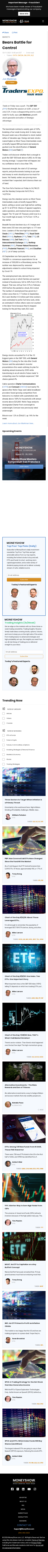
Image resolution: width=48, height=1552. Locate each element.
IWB (32, 1463)
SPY (39, 998)
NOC (13, 245)
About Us (23, 1501)
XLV (38, 1057)
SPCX (37, 1169)
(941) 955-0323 (24, 1533)
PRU (27, 248)
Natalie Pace (17, 1103)
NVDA (41, 939)
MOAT (41, 1286)
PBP (42, 880)
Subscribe (24, 580)
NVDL (30, 939)
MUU (27, 939)
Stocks (9, 759)
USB (12, 240)
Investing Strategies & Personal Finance (20, 750)
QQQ (35, 1463)
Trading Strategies (13, 764)
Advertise (23, 1497)
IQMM (23, 1169)
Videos (9, 718)
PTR (26, 234)
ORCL (11, 234)
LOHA (27, 1169)
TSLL (37, 939)
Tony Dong (17, 874)
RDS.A (10, 237)
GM (25, 55)
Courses (9, 723)
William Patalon (19, 815)
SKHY (34, 939)
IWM (36, 998)
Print (15, 32)
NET (4, 251)
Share (6, 32)
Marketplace (23, 1513)
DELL (26, 240)
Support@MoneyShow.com (24, 1529)
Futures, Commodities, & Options (18, 745)
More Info (24, 13)
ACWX (33, 998)
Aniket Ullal (17, 1162)
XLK (33, 1057)
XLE (32, 55)
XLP (36, 1057)
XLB (34, 821)
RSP (42, 998)
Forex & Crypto (12, 740)
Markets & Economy (14, 754)
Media (23, 1509)
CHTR (15, 55)
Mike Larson (17, 933)
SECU (34, 1169)
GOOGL (21, 939)
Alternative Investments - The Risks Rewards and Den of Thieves (21, 1086)
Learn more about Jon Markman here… (18, 423)
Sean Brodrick (18, 1338)
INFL (42, 1345)
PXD (5, 248)
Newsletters (23, 1517)
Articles (9, 713)
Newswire (23, 1521)
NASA (30, 1169)
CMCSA (20, 55)
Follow (11, 82)
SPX (28, 55)
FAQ (23, 1505)
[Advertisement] (24, 507)
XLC (39, 1463)
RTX (24, 237)
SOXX (41, 1057)
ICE (25, 243)
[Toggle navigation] (43, 21)
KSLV (38, 1404)
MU (24, 939)
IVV (30, 1463)
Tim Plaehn (17, 1221)
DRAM (41, 1169)
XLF (39, 821)
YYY (42, 1227)
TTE (33, 237)
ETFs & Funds (11, 735)
